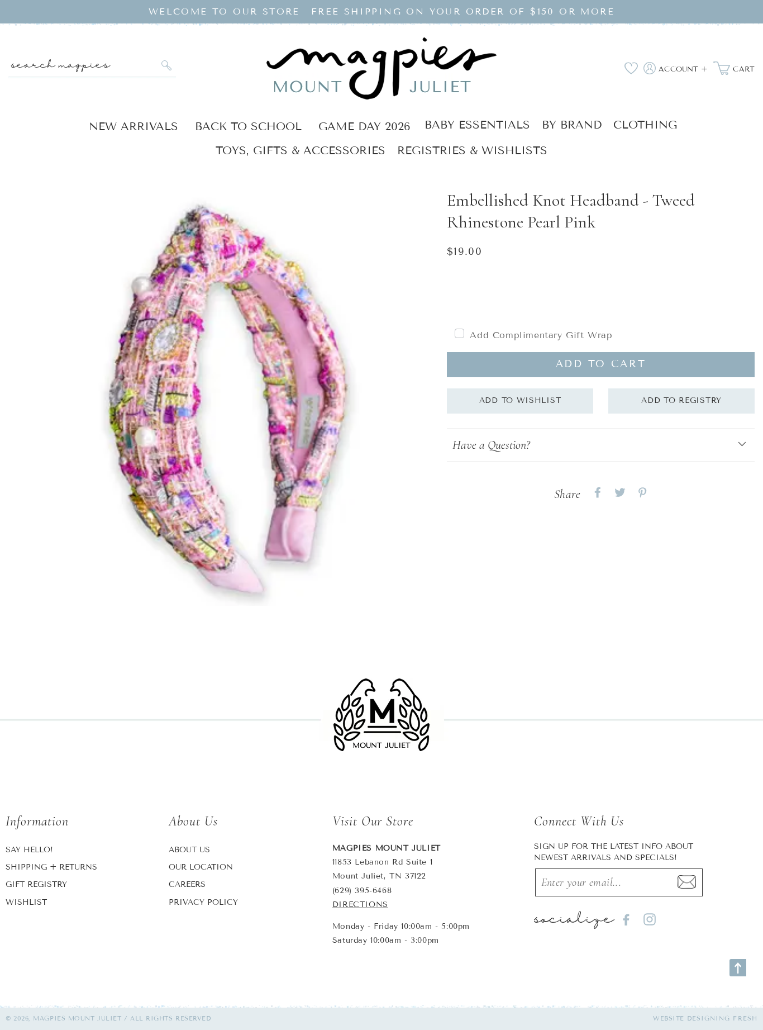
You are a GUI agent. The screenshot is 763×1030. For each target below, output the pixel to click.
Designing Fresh (722, 1018)
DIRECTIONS (360, 904)
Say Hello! (29, 850)
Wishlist (26, 902)
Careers (187, 884)
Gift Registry (36, 884)
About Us (189, 850)
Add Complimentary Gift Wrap (541, 335)
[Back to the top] (737, 967)
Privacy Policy (203, 902)
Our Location (201, 867)
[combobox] (92, 65)
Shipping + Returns (51, 867)
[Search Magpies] (166, 65)
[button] (601, 445)
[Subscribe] (686, 882)
